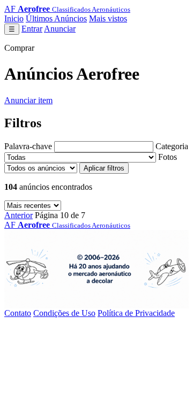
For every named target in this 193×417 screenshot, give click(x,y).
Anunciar (60, 28)
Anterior (18, 215)
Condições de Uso (64, 313)
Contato (17, 313)
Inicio (14, 18)
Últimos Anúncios (56, 18)
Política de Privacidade (136, 313)
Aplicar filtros (104, 168)
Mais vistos (108, 18)
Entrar (31, 28)
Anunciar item (28, 100)
